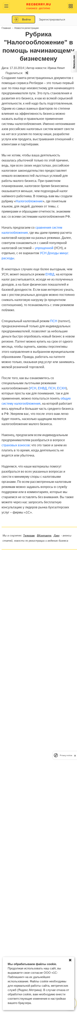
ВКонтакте (44, 535)
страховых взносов (16, 445)
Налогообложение (29, 201)
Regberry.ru (38, 6)
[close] (75, 755)
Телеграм (29, 535)
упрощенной (44, 248)
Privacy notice (66, 755)
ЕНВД (49, 274)
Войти (26, 19)
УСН (33, 388)
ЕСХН (61, 388)
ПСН (53, 321)
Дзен (56, 535)
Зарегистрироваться (52, 19)
